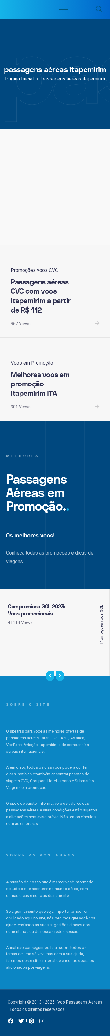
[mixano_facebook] (10, 1022)
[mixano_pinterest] (31, 1022)
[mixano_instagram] (41, 1022)
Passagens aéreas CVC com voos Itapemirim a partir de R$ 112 (41, 296)
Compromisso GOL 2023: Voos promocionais (36, 610)
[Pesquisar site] (97, 9)
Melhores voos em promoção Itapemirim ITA (40, 384)
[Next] (60, 676)
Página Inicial (19, 79)
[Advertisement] (55, 187)
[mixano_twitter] (21, 1022)
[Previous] (50, 676)
